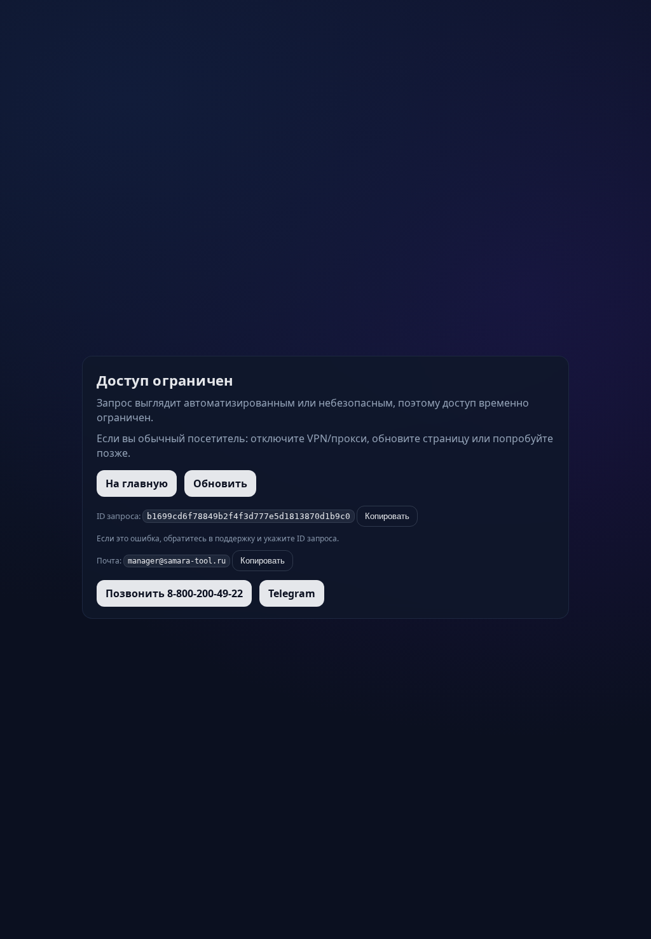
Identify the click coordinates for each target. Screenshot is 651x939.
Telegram (291, 593)
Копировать (387, 516)
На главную (137, 483)
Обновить (220, 483)
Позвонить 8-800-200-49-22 (174, 593)
